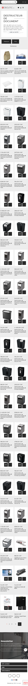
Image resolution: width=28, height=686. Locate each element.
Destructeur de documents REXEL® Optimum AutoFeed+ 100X (20, 302)
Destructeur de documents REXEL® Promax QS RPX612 (20, 474)
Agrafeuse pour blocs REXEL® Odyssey (20, 558)
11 (15, 624)
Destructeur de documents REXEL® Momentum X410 (20, 185)
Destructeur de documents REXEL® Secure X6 (6, 388)
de (25, 2)
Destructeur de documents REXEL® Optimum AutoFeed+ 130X (6, 185)
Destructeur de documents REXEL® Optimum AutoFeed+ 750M (6, 214)
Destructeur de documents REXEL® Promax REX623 (6, 360)
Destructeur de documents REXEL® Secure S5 (20, 502)
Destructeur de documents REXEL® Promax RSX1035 (20, 214)
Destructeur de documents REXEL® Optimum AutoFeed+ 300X (6, 156)
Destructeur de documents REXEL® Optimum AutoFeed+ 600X (6, 416)
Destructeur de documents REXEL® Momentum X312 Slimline (20, 156)
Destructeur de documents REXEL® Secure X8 (20, 243)
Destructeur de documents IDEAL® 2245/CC (6, 128)
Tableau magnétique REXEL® (20, 617)
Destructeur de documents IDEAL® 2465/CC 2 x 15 (20, 100)
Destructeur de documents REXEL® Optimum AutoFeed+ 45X (6, 559)
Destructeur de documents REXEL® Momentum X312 (6, 445)
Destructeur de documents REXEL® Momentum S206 (6, 331)
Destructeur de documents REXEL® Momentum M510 (20, 416)
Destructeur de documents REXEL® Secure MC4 (20, 360)
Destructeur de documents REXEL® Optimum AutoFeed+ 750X (6, 273)
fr (23, 2)
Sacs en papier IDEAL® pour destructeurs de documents (7, 72)
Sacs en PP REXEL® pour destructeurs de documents (20, 72)
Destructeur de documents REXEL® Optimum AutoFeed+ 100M (20, 530)
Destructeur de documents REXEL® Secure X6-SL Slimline (6, 502)
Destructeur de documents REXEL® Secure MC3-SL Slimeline (6, 244)
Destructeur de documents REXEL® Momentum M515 (6, 474)
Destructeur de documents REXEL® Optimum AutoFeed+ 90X (20, 445)
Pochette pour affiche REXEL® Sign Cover (6, 617)
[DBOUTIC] (8, 7)
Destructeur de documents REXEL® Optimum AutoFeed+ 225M (6, 530)
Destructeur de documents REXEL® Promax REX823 (20, 388)
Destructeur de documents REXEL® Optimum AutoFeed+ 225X (20, 273)
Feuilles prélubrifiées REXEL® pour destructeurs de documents (6, 589)
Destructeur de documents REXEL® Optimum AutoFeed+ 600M (20, 331)
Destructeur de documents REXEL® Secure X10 (20, 128)
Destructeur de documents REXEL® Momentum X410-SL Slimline (6, 302)
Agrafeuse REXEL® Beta (19, 587)
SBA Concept (17, 683)
